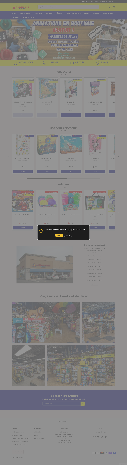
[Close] (88, 226)
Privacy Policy (62, 231)
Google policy (69, 231)
